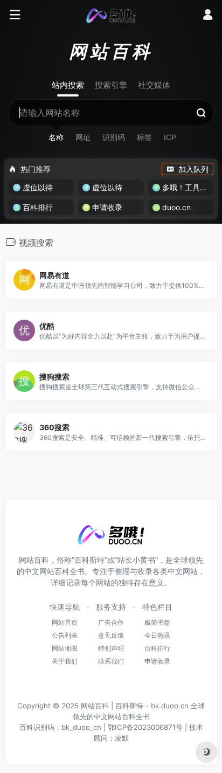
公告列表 (65, 635)
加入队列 (193, 169)
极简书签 (157, 622)
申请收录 (157, 661)
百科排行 (157, 648)
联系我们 (111, 661)
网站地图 (65, 648)
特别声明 (111, 648)
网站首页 (65, 622)
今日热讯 (157, 635)
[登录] (207, 16)
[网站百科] (111, 15)
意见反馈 (111, 635)
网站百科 (95, 705)
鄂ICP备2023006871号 (145, 727)
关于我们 (65, 661)
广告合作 (111, 622)
